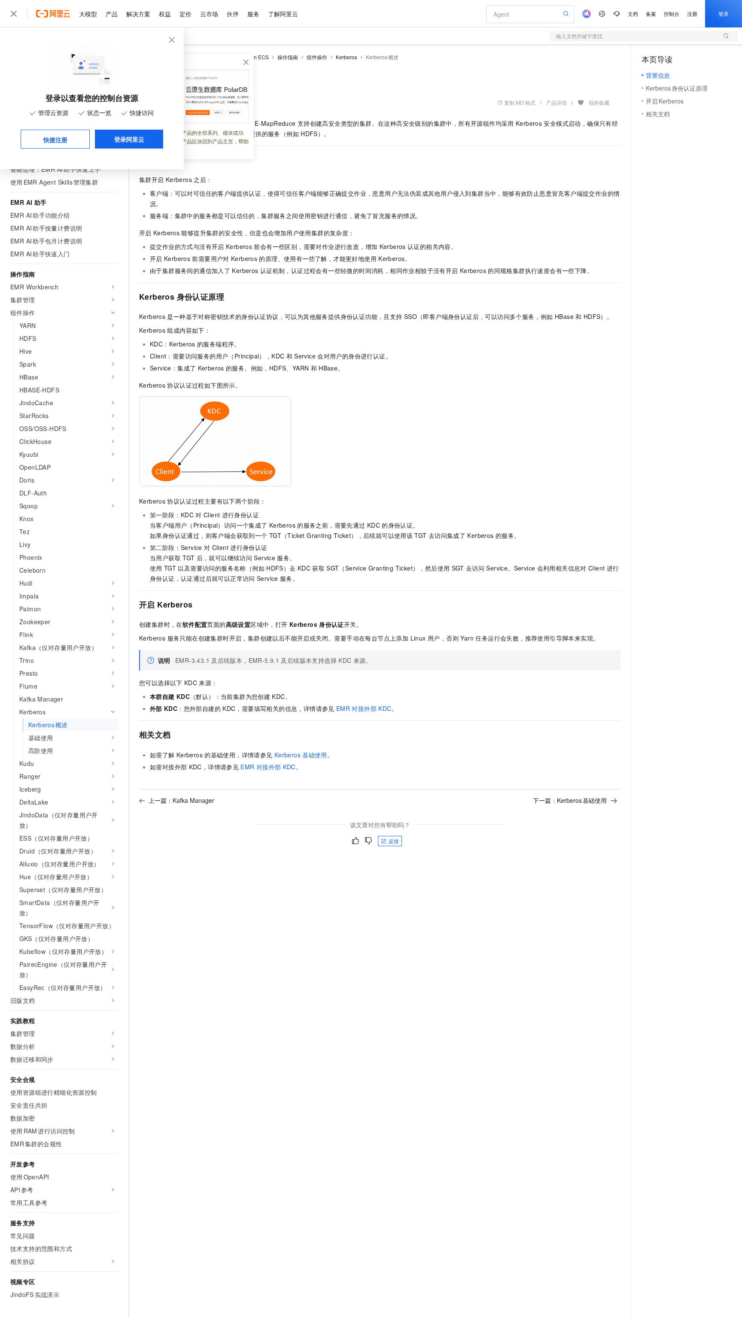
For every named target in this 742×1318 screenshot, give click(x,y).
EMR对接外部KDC (363, 708)
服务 (253, 13)
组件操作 (317, 57)
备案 (651, 13)
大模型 (88, 13)
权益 (165, 13)
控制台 (671, 13)
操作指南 (287, 57)
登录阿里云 (129, 139)
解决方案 (138, 13)
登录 (723, 13)
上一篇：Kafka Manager (181, 800)
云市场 (209, 13)
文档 (633, 13)
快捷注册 (55, 139)
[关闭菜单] (13, 13)
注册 (692, 13)
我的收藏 (599, 102)
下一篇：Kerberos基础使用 (570, 800)
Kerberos (346, 57)
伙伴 (233, 13)
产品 (112, 13)
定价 (185, 13)
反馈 (394, 840)
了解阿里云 (283, 13)
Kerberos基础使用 (300, 754)
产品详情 (556, 102)
